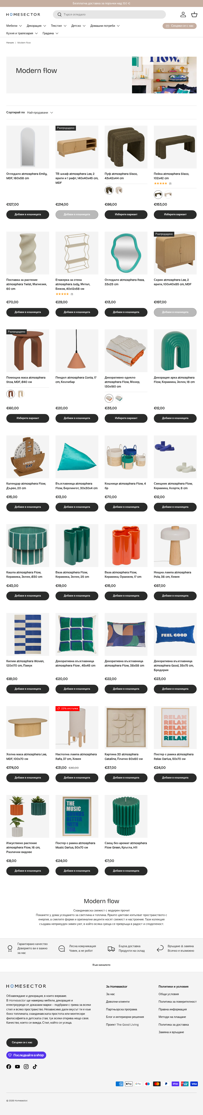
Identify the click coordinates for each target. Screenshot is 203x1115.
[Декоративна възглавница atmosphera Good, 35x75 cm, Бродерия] (175, 634)
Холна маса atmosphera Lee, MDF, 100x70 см (26, 757)
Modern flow (24, 42)
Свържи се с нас (22, 1042)
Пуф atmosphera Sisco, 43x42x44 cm (121, 176)
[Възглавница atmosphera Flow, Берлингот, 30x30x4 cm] (77, 456)
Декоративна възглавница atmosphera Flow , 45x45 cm (75, 663)
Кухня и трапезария (19, 33)
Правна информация (173, 1009)
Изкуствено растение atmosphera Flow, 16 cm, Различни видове (23, 847)
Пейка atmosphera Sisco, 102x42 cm (171, 176)
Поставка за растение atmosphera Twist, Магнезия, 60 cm (26, 284)
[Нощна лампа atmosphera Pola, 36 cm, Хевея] (175, 545)
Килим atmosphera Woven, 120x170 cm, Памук (25, 663)
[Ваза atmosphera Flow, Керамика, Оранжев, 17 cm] (126, 545)
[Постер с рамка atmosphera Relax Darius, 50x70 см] (175, 727)
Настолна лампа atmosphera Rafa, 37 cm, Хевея (76, 757)
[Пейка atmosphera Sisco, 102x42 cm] (175, 147)
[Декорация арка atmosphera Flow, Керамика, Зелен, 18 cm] (175, 350)
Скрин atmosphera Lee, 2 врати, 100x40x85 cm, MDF (173, 282)
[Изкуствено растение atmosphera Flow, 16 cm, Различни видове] (27, 816)
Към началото (101, 965)
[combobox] (109, 14)
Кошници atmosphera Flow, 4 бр (125, 486)
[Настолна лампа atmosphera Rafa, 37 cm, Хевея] (77, 727)
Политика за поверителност (178, 1001)
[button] (194, 14)
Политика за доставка (174, 1024)
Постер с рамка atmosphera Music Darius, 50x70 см (75, 845)
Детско (76, 26)
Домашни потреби (102, 26)
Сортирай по (15, 112)
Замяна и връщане (171, 1032)
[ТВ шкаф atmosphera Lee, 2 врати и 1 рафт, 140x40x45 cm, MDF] (77, 147)
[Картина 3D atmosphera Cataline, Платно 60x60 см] (126, 727)
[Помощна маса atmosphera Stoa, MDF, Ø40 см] (27, 350)
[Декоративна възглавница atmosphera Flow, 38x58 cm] (126, 634)
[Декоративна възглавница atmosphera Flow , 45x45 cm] (77, 634)
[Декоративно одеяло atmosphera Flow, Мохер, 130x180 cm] (126, 350)
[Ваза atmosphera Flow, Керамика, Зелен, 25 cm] (77, 545)
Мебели (11, 26)
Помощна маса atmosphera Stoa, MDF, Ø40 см (25, 380)
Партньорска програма (121, 1009)
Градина (48, 33)
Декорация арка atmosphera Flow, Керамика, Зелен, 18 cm (174, 380)
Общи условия (169, 994)
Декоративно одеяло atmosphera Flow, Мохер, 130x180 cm (122, 382)
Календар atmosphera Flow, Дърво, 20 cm (26, 486)
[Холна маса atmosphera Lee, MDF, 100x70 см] (27, 727)
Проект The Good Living (122, 1024)
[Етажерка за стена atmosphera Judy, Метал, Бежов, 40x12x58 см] (77, 253)
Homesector (21, 1100)
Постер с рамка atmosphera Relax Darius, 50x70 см (173, 757)
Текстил (56, 26)
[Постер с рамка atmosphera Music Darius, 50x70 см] (77, 816)
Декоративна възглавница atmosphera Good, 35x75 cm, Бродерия (173, 665)
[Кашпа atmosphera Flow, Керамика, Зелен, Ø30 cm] (27, 545)
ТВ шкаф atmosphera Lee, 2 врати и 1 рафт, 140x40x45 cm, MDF (77, 178)
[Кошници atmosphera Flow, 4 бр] (126, 456)
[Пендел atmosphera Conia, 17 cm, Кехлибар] (77, 350)
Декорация (34, 26)
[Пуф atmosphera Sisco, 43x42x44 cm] (126, 147)
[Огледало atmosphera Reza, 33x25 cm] (126, 253)
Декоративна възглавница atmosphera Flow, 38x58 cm (124, 663)
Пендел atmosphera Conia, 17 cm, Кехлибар (76, 380)
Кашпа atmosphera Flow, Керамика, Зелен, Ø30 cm (24, 575)
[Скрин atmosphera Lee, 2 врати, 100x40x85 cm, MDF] (175, 253)
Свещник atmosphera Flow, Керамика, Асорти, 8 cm (173, 486)
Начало (10, 42)
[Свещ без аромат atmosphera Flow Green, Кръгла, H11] (126, 816)
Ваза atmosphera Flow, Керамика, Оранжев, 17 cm (123, 575)
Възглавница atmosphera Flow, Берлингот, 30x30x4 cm (77, 486)
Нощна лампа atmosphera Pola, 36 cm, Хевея (172, 575)
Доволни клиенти (117, 1001)
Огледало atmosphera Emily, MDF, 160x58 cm (26, 176)
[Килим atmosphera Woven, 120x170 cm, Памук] (27, 634)
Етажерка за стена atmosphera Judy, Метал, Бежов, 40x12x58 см (73, 284)
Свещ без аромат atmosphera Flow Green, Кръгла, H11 (126, 845)
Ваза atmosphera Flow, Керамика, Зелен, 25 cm (72, 575)
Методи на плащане (172, 1017)
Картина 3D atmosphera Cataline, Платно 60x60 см (124, 757)
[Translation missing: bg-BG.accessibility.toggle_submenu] (20, 25)
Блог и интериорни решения (125, 1017)
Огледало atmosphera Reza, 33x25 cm (124, 282)
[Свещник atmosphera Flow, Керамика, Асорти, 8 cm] (175, 456)
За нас (110, 994)
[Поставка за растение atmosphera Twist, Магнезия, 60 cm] (27, 253)
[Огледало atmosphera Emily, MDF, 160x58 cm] (27, 147)
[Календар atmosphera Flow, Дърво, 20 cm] (27, 456)
